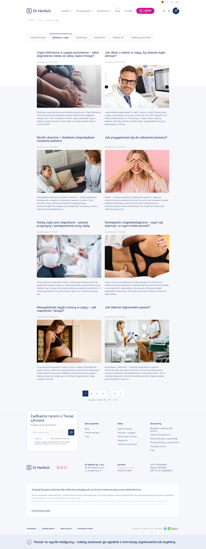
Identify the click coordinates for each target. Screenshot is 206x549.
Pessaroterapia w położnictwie (164, 442)
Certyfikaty (31, 528)
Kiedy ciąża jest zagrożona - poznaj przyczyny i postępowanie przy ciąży (63, 223)
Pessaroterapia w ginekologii (164, 438)
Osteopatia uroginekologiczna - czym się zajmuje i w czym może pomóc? (134, 223)
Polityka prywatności (127, 444)
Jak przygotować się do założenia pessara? (136, 137)
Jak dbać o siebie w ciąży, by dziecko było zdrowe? (135, 54)
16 (110, 400)
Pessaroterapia (92, 432)
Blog (87, 429)
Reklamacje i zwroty (127, 436)
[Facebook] (58, 468)
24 (115, 400)
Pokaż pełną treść (41, 511)
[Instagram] (61, 468)
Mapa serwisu (66, 528)
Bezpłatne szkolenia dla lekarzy (161, 429)
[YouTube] (65, 468)
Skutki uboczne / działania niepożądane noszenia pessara (65, 139)
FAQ (87, 436)
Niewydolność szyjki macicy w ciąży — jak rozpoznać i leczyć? (66, 308)
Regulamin (123, 440)
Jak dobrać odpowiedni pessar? (128, 307)
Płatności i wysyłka (126, 432)
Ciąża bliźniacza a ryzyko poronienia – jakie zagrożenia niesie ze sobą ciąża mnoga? (68, 54)
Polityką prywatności (58, 444)
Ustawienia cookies (85, 528)
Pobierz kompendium (160, 434)
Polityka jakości (48, 528)
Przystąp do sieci (158, 446)
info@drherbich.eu (126, 467)
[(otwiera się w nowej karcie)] (165, 528)
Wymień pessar (125, 429)
